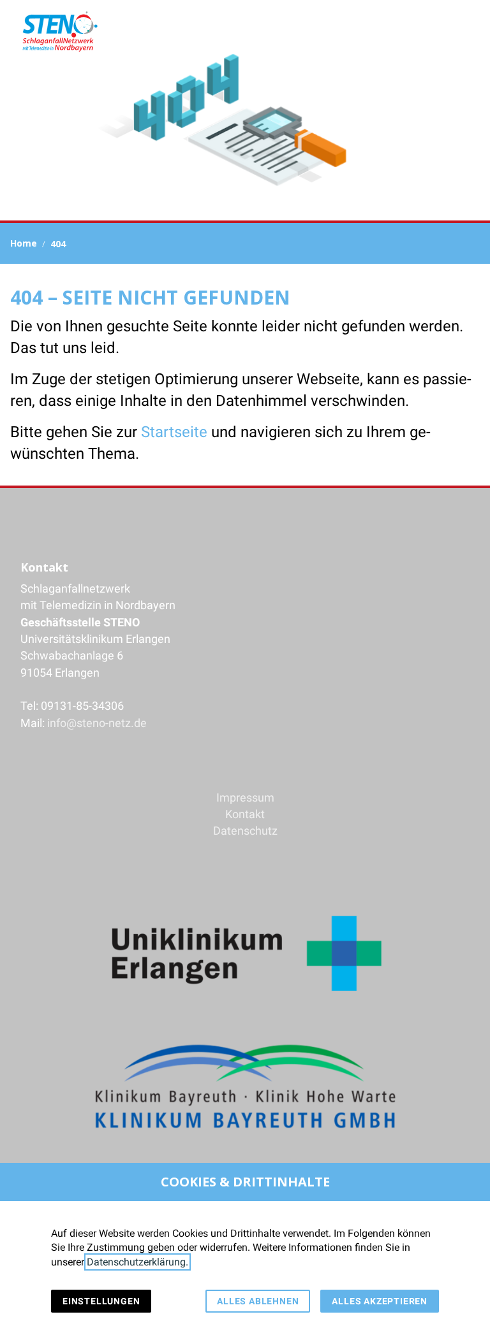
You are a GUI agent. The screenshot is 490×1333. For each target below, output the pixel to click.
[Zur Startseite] (59, 32)
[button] (469, 31)
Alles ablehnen (258, 1301)
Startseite (174, 432)
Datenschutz (245, 831)
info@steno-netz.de (97, 723)
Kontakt (245, 814)
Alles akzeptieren (379, 1301)
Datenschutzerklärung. (137, 1262)
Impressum (245, 797)
